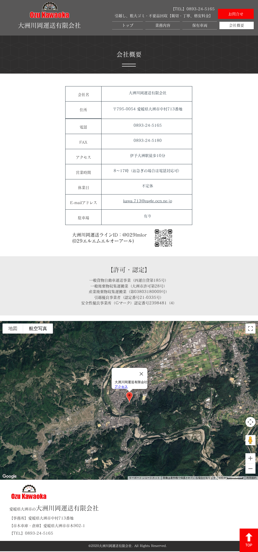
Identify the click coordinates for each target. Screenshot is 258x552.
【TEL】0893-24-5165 (31, 533)
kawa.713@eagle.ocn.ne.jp (147, 201)
